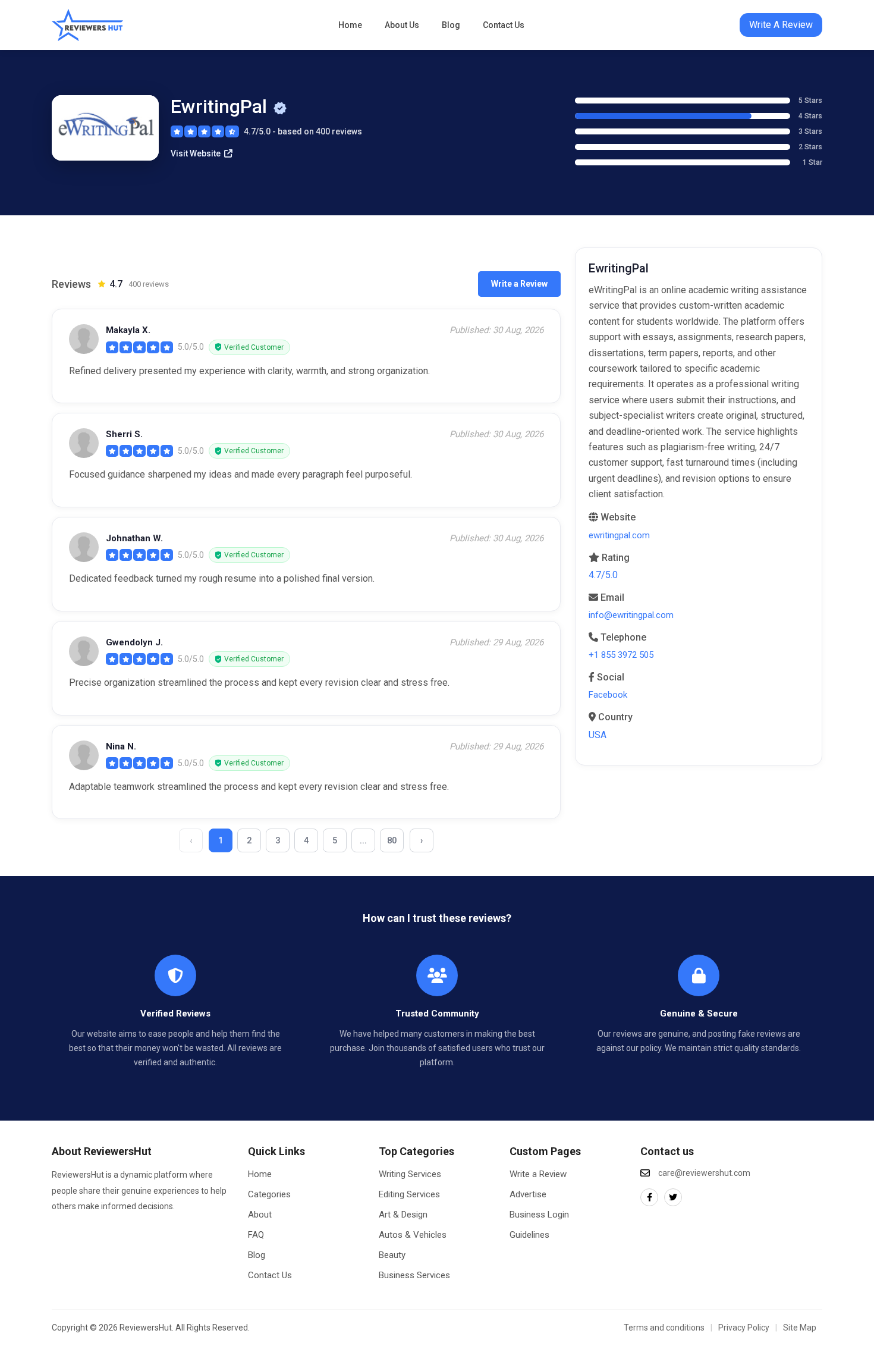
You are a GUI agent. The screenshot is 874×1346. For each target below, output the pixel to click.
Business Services (414, 1275)
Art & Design (403, 1214)
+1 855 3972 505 (621, 655)
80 (392, 840)
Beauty (392, 1255)
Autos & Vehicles (413, 1234)
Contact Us (503, 25)
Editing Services (409, 1194)
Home (350, 25)
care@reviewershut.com (704, 1173)
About (260, 1214)
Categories (269, 1194)
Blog (451, 25)
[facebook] (649, 1197)
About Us (402, 25)
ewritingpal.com (619, 535)
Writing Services (410, 1174)
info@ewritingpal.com (631, 615)
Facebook (608, 694)
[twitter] (673, 1197)
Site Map (799, 1327)
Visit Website (196, 153)
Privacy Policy (743, 1327)
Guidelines (529, 1234)
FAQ (256, 1234)
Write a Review (519, 283)
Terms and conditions (664, 1327)
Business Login (539, 1214)
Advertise (528, 1194)
